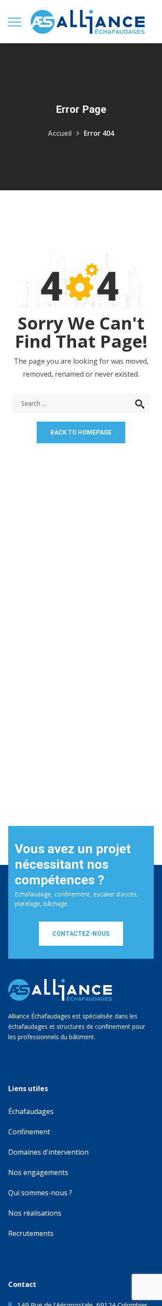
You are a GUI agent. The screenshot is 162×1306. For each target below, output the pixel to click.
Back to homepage (80, 432)
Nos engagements (38, 1172)
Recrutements (31, 1233)
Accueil (60, 133)
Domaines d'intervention (48, 1152)
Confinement (29, 1131)
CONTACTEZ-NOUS (81, 933)
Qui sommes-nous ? (40, 1192)
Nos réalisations (34, 1213)
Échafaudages (31, 1111)
